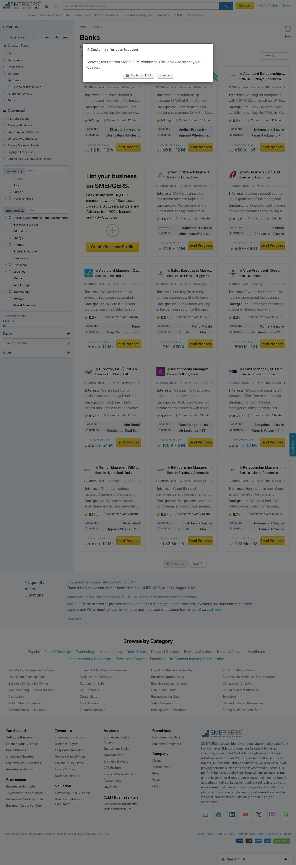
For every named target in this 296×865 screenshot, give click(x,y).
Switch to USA (140, 75)
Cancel (165, 75)
